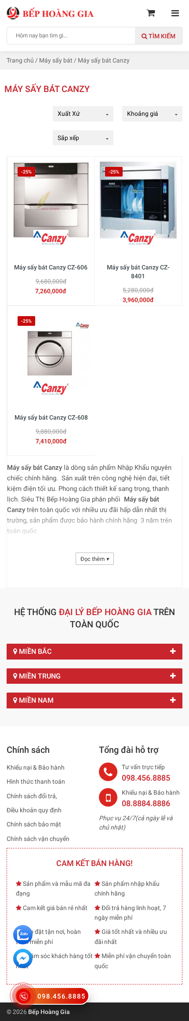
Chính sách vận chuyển (38, 838)
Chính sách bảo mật (34, 824)
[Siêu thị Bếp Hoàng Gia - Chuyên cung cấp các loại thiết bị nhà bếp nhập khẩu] (50, 13)
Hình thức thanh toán (36, 781)
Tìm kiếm (161, 36)
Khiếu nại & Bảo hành (36, 767)
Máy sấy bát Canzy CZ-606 (50, 267)
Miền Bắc (34, 651)
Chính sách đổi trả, (32, 796)
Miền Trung (39, 676)
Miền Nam (35, 700)
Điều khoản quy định (34, 810)
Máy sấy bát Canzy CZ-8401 (138, 272)
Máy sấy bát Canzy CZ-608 (51, 417)
